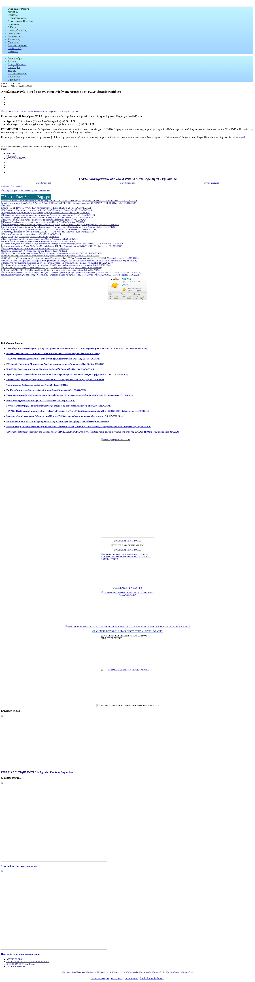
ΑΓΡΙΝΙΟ (10, 153)
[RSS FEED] (158, 972)
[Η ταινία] (5, 205)
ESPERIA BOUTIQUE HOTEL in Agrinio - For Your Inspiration (37, 772)
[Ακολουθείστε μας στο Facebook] (104, 972)
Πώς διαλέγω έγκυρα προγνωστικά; (20, 954)
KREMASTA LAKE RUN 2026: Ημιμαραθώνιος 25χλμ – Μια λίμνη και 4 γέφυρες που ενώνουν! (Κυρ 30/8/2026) (50, 270)
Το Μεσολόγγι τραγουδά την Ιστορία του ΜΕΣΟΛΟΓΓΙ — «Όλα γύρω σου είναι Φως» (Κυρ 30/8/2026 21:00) (48, 232)
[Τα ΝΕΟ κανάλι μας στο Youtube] (145, 972)
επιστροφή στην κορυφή (11, 186)
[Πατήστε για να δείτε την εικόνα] (39, 111)
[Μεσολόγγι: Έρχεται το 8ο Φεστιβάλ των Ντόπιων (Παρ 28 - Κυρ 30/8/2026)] (35, 248)
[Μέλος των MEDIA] (187, 972)
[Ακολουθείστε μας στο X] (118, 972)
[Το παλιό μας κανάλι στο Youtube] (132, 972)
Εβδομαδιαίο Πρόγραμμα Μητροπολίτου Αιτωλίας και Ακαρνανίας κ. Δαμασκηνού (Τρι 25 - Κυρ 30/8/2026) (47, 217)
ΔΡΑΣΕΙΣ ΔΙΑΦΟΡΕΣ (16, 158)
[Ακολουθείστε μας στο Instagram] (151, 972)
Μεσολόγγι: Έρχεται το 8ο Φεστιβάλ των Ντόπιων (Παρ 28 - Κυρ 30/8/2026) (34, 251)
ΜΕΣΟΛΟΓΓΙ (12, 156)
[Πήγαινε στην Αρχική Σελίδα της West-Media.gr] (68, 972)
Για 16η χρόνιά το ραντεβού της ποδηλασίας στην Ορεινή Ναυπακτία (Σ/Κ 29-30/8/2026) (38, 241)
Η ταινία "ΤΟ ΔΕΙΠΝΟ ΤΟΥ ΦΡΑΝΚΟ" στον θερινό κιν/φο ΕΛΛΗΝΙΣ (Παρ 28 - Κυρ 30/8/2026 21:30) (46, 208)
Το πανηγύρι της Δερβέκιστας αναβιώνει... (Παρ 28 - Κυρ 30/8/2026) (30, 236)
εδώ (235, 137)
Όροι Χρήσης (117, 978)
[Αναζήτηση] (172, 972)
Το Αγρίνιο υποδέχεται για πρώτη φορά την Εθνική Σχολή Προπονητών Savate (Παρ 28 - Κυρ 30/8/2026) (45, 212)
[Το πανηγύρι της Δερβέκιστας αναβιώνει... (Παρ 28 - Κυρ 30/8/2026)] (31, 234)
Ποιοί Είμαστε (131, 978)
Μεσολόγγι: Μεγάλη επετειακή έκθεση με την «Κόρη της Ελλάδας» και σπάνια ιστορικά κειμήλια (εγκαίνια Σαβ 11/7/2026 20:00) (56, 265)
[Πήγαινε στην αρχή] (80, 972)
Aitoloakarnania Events (151, 978)
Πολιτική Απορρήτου (100, 978)
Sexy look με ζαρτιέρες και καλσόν (19, 866)
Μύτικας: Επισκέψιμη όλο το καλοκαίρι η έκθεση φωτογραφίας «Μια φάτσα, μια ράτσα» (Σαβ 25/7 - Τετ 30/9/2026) (50, 256)
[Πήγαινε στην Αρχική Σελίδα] (91, 972)
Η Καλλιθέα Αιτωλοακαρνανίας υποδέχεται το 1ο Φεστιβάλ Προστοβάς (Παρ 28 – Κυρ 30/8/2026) (43, 222)
